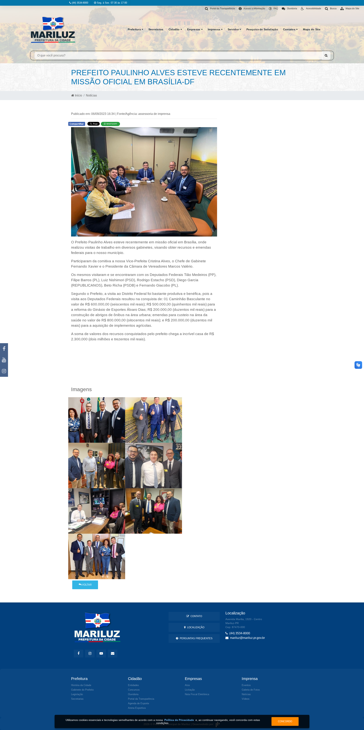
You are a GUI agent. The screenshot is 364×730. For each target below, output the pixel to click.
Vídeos (245, 698)
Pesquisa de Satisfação (262, 29)
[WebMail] (112, 653)
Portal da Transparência (141, 698)
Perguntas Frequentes (195, 638)
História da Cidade (81, 685)
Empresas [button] (194, 29)
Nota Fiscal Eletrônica (197, 694)
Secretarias (155, 29)
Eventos (246, 685)
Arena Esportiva (137, 708)
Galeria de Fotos (251, 689)
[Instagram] (4, 371)
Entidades (133, 685)
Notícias (91, 95)
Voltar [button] (86, 584)
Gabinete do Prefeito (82, 689)
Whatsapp (111, 124)
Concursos (134, 689)
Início (78, 95)
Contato (195, 616)
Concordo (285, 721)
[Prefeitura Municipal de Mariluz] (53, 29)
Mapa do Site (311, 29)
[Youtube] (4, 360)
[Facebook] (4, 348)
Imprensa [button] (214, 29)
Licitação (190, 689)
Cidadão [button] (174, 29)
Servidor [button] (234, 29)
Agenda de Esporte (138, 703)
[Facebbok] (78, 653)
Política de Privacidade (179, 719)
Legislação (77, 694)
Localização (195, 627)
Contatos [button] (289, 29)
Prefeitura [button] (135, 29)
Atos (187, 685)
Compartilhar (77, 124)
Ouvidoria (133, 694)
